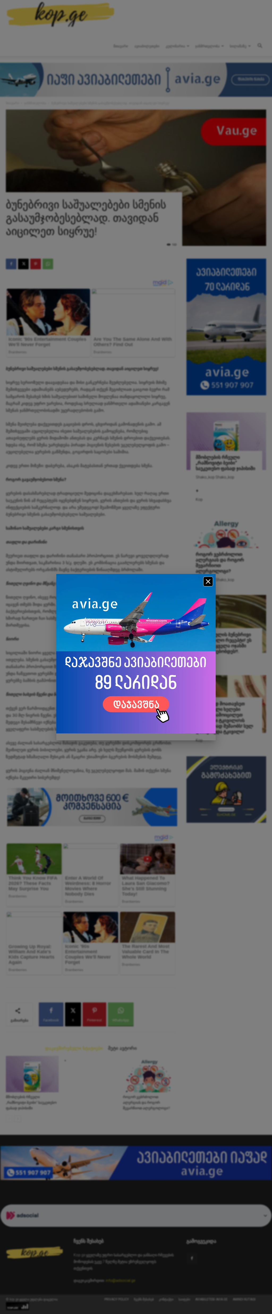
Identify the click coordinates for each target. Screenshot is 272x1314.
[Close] (208, 581)
